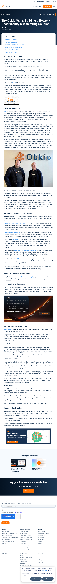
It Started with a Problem (11, 39)
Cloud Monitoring (24, 561)
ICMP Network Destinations (7, 541)
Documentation (40, 1)
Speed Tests (4, 543)
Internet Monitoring (24, 531)
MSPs (2, 559)
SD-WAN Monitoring (24, 545)
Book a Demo (41, 555)
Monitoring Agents (5, 531)
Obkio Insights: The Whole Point (12, 49)
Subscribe (51, 14)
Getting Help (41, 537)
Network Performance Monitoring (15, 224)
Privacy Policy (45, 570)
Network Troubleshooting (26, 565)
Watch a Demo (41, 531)
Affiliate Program (42, 562)
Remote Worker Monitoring (26, 537)
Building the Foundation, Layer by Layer (14, 44)
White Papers (41, 539)
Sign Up (40, 559)
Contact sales (37, 6)
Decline (48, 578)
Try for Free (47, 6)
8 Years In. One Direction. (11, 52)
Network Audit (4, 545)
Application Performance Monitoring (25, 250)
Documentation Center (43, 533)
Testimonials (4, 555)
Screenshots (41, 543)
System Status (41, 545)
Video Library (41, 541)
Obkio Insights (8, 329)
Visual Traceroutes (5, 539)
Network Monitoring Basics (26, 557)
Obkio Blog (6, 14)
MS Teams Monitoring (25, 533)
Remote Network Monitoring (26, 535)
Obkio (14, 82)
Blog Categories (23, 553)
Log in (54, 1)
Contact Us (40, 557)
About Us (48, 1)
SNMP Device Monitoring (12, 232)
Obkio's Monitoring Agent (27, 277)
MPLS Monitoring (24, 547)
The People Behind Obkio (11, 42)
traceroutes (15, 239)
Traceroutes (22, 563)
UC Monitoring (23, 543)
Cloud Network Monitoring (26, 539)
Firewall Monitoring (24, 549)
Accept (36, 578)
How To (21, 555)
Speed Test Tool (18, 259)
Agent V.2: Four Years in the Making (13, 47)
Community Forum (42, 547)
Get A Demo (28, 490)
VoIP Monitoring (23, 541)
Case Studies (4, 557)
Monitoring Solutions (25, 529)
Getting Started (41, 535)
